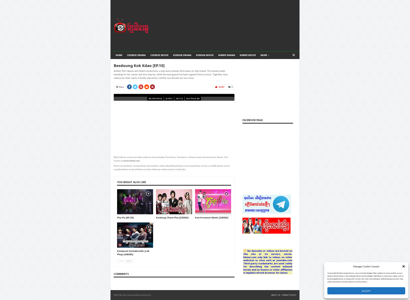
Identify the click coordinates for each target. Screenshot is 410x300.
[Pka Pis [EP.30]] (135, 201)
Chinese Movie (159, 55)
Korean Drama (182, 55)
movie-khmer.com (131, 160)
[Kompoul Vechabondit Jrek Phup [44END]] (135, 235)
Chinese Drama (136, 55)
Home (119, 55)
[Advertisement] (236, 25)
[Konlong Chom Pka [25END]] (174, 201)
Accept (366, 290)
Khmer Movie (248, 55)
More (264, 55)
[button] (403, 266)
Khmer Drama (226, 55)
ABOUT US (275, 295)
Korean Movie (205, 55)
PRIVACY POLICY (289, 295)
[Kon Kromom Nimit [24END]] (213, 201)
